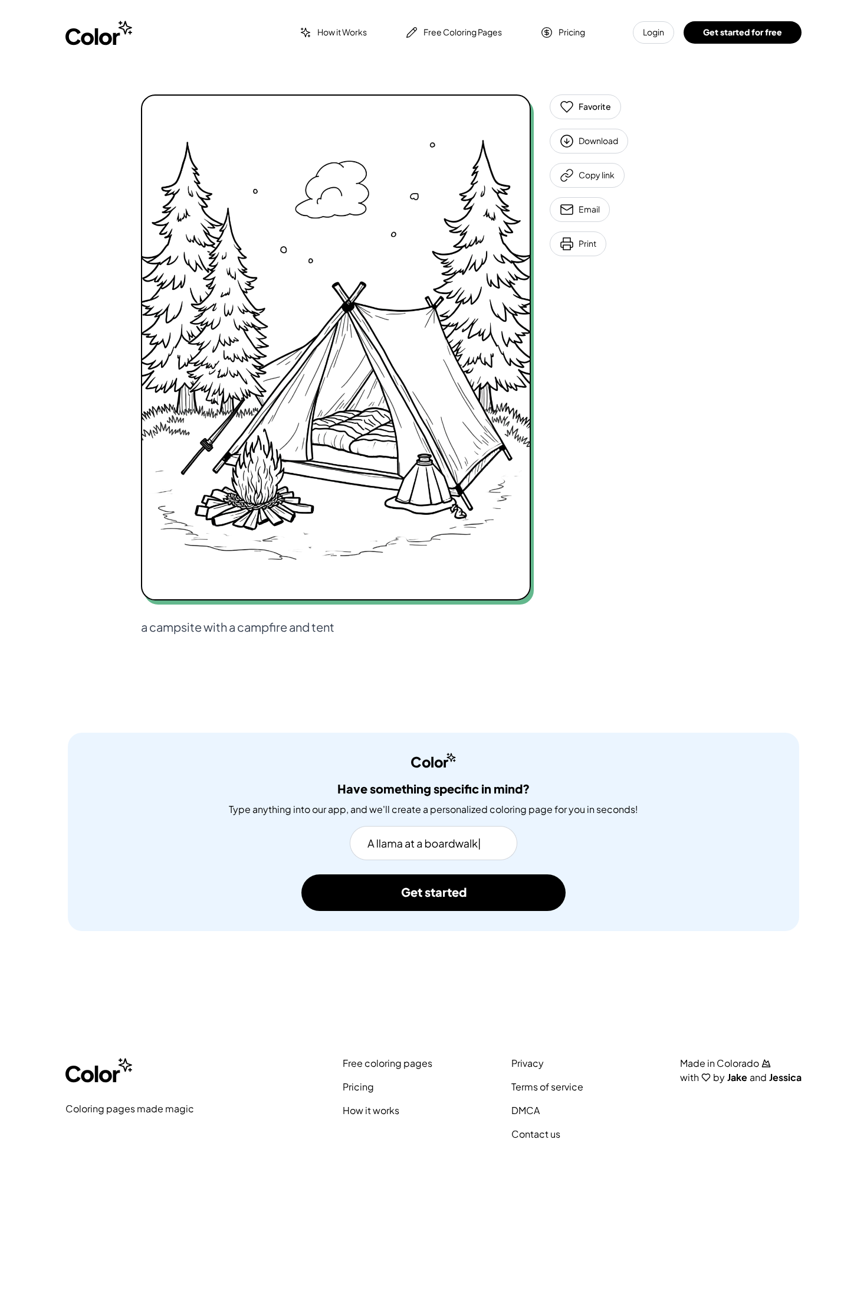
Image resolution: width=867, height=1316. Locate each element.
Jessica (785, 1077)
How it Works (342, 32)
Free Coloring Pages (462, 32)
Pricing (572, 32)
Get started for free (742, 32)
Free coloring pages (387, 1063)
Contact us (535, 1134)
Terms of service (547, 1087)
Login (653, 32)
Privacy (527, 1063)
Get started (434, 893)
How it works (371, 1110)
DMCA (525, 1110)
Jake (737, 1077)
